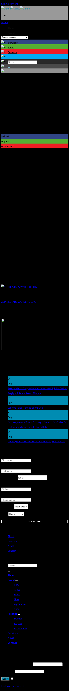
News (11, 47)
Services (13, 42)
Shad (16, 608)
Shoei (17, 584)
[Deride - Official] (15, 8)
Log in (5, 679)
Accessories (20, 628)
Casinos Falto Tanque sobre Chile (25, 407)
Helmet (18, 618)
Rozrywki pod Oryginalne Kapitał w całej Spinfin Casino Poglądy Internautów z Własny (37, 391)
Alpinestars (20, 604)
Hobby (4, 514)
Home (4, 22)
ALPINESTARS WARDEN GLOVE (18, 301)
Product (12, 613)
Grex (16, 599)
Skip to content (9, 3)
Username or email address (16, 663)
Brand (11, 580)
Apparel (18, 623)
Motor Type (7, 506)
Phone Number (9, 495)
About (11, 536)
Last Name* (7, 467)
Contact (12, 52)
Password (7, 671)
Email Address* (9, 477)
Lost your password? (12, 686)
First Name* (8, 456)
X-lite (17, 589)
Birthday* (6, 485)
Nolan (17, 594)
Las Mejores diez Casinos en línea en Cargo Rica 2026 (36, 441)
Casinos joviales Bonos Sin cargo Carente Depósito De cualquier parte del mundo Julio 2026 (37, 424)
